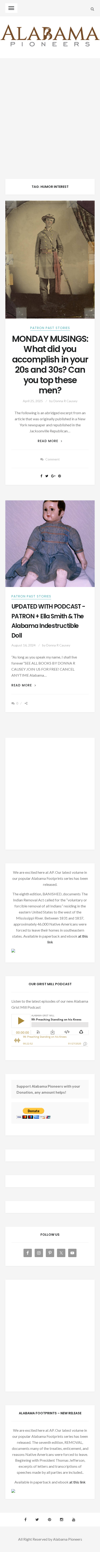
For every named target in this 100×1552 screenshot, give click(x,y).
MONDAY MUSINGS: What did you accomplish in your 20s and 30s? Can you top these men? (50, 365)
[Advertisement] (50, 111)
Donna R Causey (65, 401)
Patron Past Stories (50, 328)
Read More (50, 441)
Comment (52, 459)
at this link (77, 1482)
